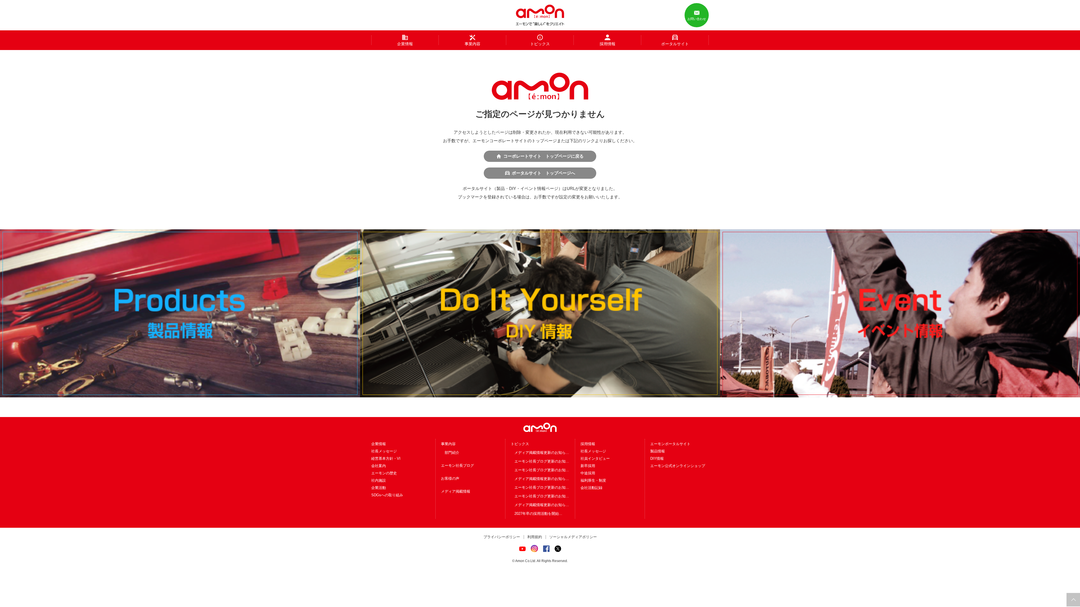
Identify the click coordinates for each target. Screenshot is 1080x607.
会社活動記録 (591, 488)
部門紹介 (452, 452)
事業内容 (448, 444)
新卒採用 (587, 466)
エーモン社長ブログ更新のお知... (541, 461)
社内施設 (378, 480)
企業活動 (378, 488)
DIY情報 (657, 458)
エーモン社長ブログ (457, 465)
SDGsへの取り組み (387, 495)
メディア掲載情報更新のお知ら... (541, 452)
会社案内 (378, 466)
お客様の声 (450, 478)
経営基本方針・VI (385, 458)
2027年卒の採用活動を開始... (538, 513)
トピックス (520, 444)
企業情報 (378, 444)
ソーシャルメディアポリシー (573, 537)
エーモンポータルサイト (670, 444)
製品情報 (657, 451)
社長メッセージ (384, 451)
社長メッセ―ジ (593, 451)
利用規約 (534, 537)
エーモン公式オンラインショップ (677, 466)
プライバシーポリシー (501, 537)
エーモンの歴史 (384, 473)
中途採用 (587, 473)
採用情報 (587, 444)
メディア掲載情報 (455, 491)
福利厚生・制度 (593, 480)
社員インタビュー (595, 458)
